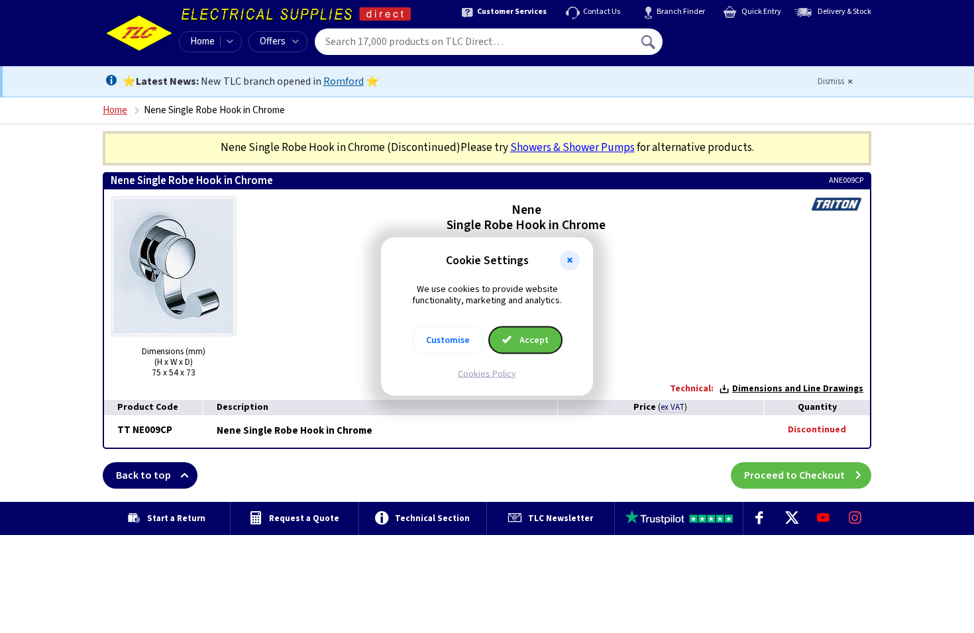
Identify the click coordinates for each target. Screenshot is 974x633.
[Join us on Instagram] (855, 518)
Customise (448, 339)
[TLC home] (139, 33)
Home (202, 41)
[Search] (649, 41)
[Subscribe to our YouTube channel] (823, 518)
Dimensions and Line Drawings (797, 388)
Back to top (143, 475)
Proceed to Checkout (794, 475)
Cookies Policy (487, 373)
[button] (570, 261)
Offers (273, 41)
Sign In (733, 37)
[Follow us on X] (791, 518)
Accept (533, 339)
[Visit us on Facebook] (759, 518)
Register (723, 46)
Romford (343, 81)
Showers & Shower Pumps (572, 148)
